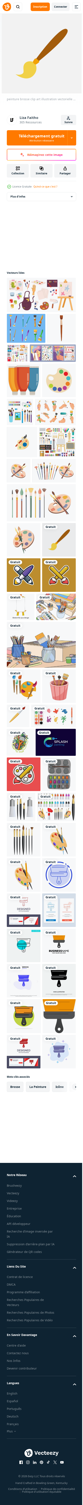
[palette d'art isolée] (23, 1178)
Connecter (60, 6)
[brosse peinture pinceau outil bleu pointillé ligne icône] (23, 1213)
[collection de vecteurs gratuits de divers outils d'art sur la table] (26, 775)
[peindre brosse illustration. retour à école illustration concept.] (23, 1006)
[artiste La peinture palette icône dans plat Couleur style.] (22, 508)
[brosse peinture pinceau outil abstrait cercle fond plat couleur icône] (24, 1460)
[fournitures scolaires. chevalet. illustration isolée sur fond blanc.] (56, 740)
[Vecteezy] (7, 7)
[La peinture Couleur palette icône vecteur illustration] (23, 446)
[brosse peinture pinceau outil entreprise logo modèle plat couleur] (23, 1354)
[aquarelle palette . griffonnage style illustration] (23, 1042)
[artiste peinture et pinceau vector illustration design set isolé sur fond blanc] (26, 1074)
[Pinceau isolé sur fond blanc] (53, 884)
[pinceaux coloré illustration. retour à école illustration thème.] (23, 743)
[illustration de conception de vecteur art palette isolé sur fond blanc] (23, 1142)
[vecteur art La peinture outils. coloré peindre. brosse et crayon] (23, 854)
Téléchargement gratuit (41, 137)
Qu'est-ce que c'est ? (45, 186)
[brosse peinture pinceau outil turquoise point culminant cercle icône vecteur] (23, 1319)
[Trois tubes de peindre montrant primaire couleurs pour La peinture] (23, 411)
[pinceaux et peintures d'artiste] (56, 1039)
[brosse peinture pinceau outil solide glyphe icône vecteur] (23, 1424)
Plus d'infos (17, 196)
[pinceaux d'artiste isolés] (23, 1107)
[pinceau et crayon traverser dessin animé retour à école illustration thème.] (23, 708)
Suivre (68, 122)
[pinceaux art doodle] (20, 945)
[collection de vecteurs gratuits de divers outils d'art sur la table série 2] (41, 813)
